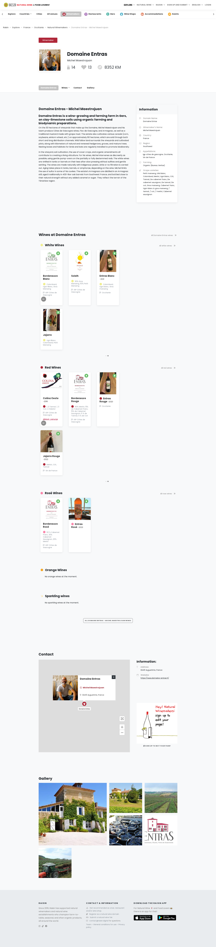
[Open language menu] (202, 4)
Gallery (90, 87)
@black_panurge (75, 419)
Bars (112, 14)
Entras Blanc (132, 277)
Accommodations (154, 14)
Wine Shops (130, 14)
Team (89, 924)
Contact (78, 87)
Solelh (100, 275)
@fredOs (44, 298)
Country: (147, 137)
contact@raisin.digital (98, 920)
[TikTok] (43, 926)
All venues (52, 14)
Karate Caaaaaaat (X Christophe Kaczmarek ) (48, 403)
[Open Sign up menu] (189, 4)
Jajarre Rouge (76, 458)
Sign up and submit (177, 5)
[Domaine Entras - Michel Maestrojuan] (73, 814)
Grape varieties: (159, 182)
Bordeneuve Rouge (104, 400)
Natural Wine (143, 908)
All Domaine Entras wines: (162, 235)
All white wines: (166, 245)
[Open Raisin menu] (164, 4)
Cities (39, 14)
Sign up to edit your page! (158, 746)
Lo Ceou (45, 275)
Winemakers (73, 14)
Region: (147, 145)
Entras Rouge (131, 400)
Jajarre (72, 335)
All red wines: (167, 368)
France (26, 27)
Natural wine (144, 5)
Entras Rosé (77, 526)
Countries (25, 14)
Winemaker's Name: (153, 129)
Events (175, 14)
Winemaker (48, 40)
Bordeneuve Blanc (75, 277)
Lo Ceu (47, 335)
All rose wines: (166, 493)
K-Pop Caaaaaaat (47, 459)
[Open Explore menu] (134, 4)
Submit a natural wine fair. (101, 917)
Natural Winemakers (57, 27)
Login (208, 5)
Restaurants (94, 14)
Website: (155, 676)
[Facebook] (46, 926)
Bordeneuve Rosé (50, 525)
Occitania (39, 27)
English (196, 5)
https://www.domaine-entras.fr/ (155, 678)
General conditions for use (105, 924)
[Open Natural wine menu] (153, 4)
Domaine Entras (48, 87)
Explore (128, 5)
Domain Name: (150, 120)
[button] (172, 299)
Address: (151, 668)
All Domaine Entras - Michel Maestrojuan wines (108, 620)
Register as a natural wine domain (104, 914)
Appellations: (158, 154)
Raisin (5, 27)
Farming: (154, 164)
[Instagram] (39, 926)
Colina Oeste (76, 400)
